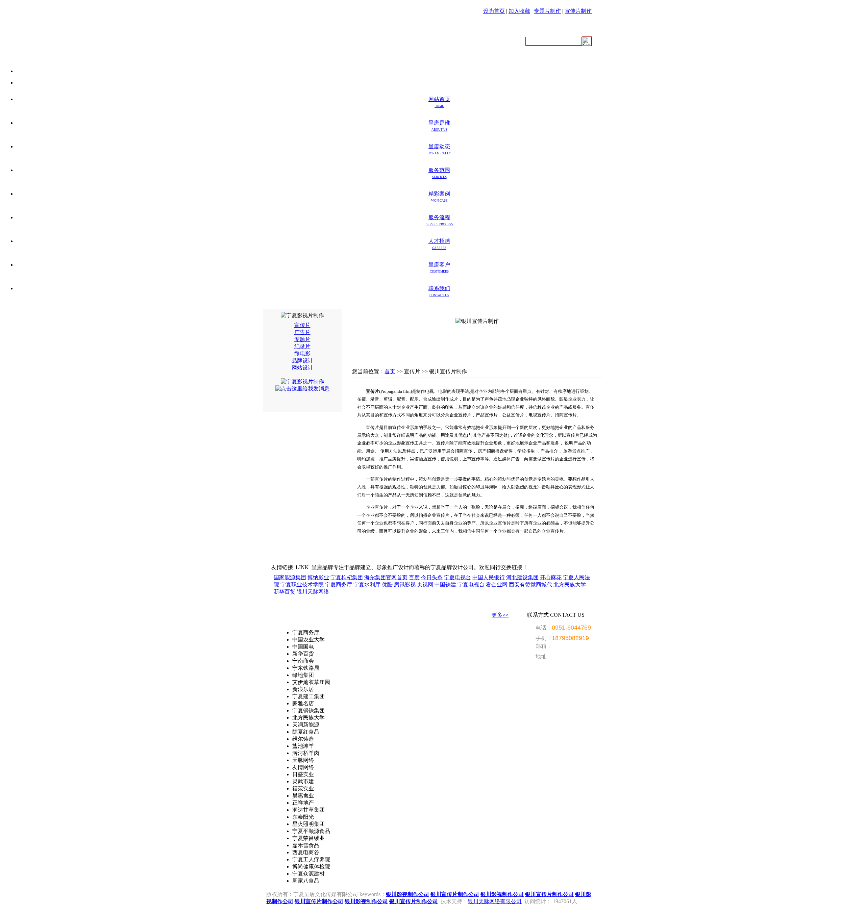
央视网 (425, 584)
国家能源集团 (290, 577)
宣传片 (302, 325)
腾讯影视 (405, 584)
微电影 (302, 353)
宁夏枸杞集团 (346, 577)
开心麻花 (551, 577)
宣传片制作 (578, 11)
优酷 (387, 584)
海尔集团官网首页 (385, 577)
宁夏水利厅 (366, 584)
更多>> (500, 615)
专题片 (302, 339)
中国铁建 (445, 584)
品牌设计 (302, 360)
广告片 (302, 332)
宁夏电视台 (457, 577)
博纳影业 (318, 577)
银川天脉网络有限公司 (495, 901)
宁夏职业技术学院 (302, 584)
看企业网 (497, 584)
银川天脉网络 (313, 591)
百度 (414, 577)
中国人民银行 (488, 577)
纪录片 (302, 346)
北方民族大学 (569, 584)
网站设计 (302, 368)
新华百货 (284, 591)
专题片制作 (547, 11)
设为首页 (494, 11)
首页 (390, 371)
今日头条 (432, 577)
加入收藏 (519, 11)
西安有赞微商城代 (530, 584)
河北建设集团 (522, 577)
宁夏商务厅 (338, 584)
